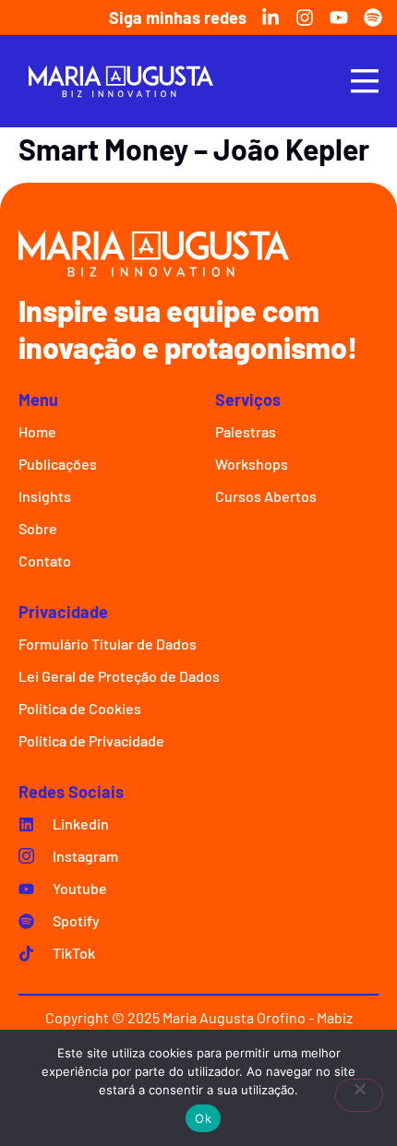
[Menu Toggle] (365, 80)
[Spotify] (373, 17)
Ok (203, 1118)
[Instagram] (304, 17)
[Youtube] (339, 17)
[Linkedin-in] (270, 17)
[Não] (359, 1095)
